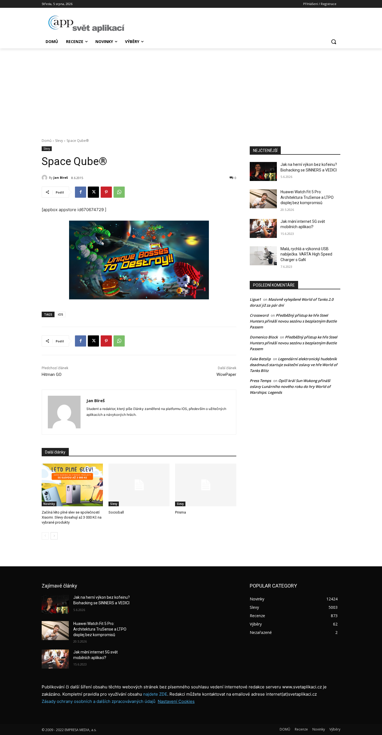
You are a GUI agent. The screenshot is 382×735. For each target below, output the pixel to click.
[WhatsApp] (119, 192)
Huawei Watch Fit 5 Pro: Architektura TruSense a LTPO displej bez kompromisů (307, 197)
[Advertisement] (191, 90)
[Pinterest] (106, 192)
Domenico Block (264, 337)
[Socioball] (139, 485)
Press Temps (260, 380)
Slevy (59, 140)
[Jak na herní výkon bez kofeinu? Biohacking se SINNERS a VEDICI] (263, 171)
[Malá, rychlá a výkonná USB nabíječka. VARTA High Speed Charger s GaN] (263, 255)
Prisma (180, 512)
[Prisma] (205, 485)
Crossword (259, 315)
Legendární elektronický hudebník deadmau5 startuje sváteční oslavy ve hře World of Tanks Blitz (293, 364)
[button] (333, 41)
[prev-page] (45, 536)
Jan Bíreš (60, 177)
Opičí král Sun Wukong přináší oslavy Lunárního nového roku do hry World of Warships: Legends (290, 386)
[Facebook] (80, 192)
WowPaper (226, 374)
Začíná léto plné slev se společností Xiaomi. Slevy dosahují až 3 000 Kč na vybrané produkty (72, 517)
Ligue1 (255, 299)
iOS (60, 314)
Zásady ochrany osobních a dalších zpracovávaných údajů (98, 701)
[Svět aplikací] (86, 24)
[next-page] (54, 536)
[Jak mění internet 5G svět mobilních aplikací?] (263, 228)
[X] (93, 192)
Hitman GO (52, 374)
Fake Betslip (260, 358)
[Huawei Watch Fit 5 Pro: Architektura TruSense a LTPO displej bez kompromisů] (263, 198)
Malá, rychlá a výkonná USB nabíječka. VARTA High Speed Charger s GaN (306, 254)
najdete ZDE (155, 694)
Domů (46, 140)
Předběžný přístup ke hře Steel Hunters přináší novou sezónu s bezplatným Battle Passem (293, 321)
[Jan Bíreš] (45, 177)
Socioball (116, 512)
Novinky (49, 504)
